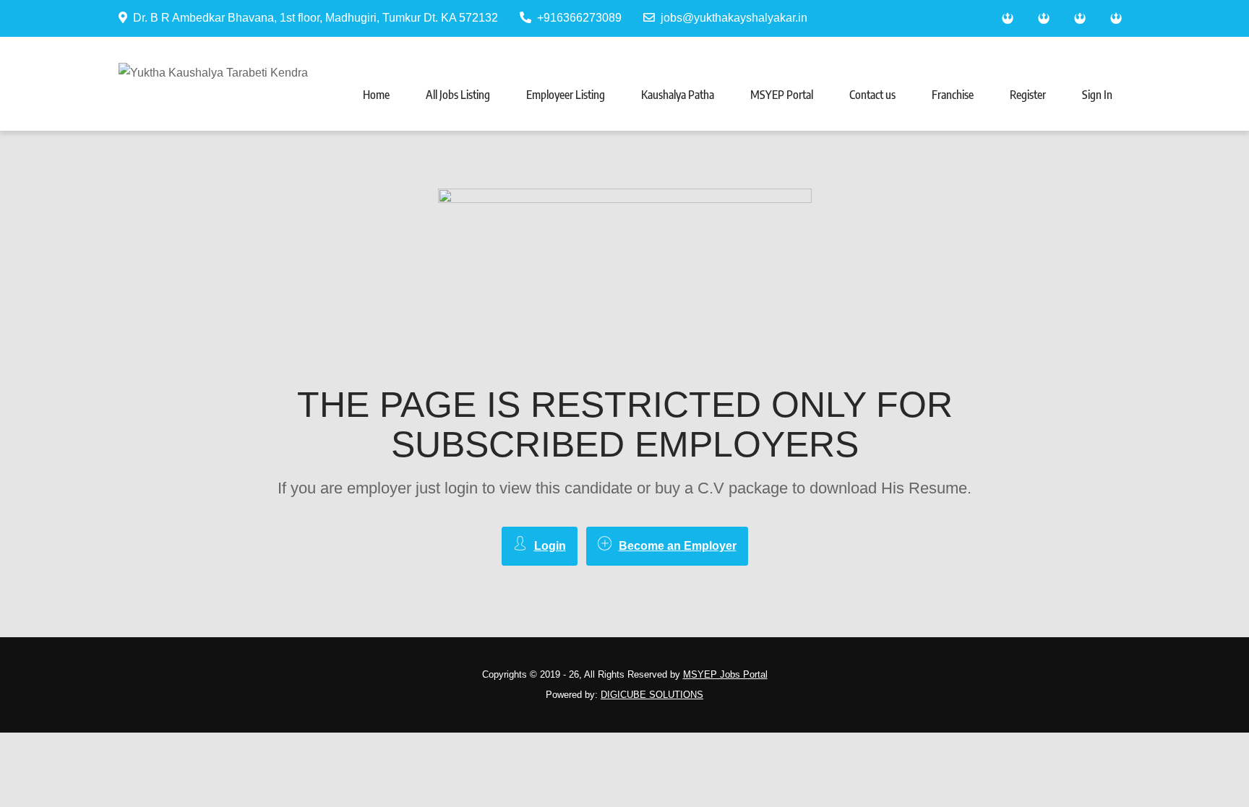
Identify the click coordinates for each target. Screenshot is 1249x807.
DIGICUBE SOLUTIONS (652, 694)
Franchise (953, 94)
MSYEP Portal (781, 94)
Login (550, 546)
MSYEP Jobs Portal (725, 674)
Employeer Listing (565, 94)
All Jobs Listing (458, 94)
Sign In (1097, 94)
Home (376, 94)
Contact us (872, 94)
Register (1028, 94)
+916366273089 (579, 18)
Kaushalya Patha (677, 94)
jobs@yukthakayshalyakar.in (734, 18)
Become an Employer (678, 546)
